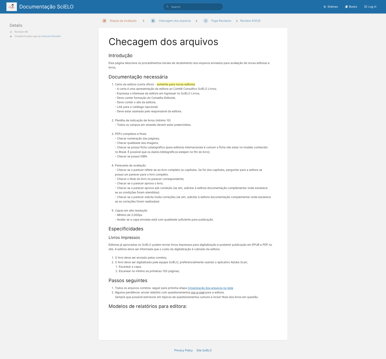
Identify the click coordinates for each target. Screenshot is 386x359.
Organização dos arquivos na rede (210, 288)
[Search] (167, 6)
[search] (193, 6)
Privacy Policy (183, 350)
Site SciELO (204, 350)
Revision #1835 (250, 20)
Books (353, 6)
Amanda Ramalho (51, 36)
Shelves (332, 6)
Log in (372, 6)
